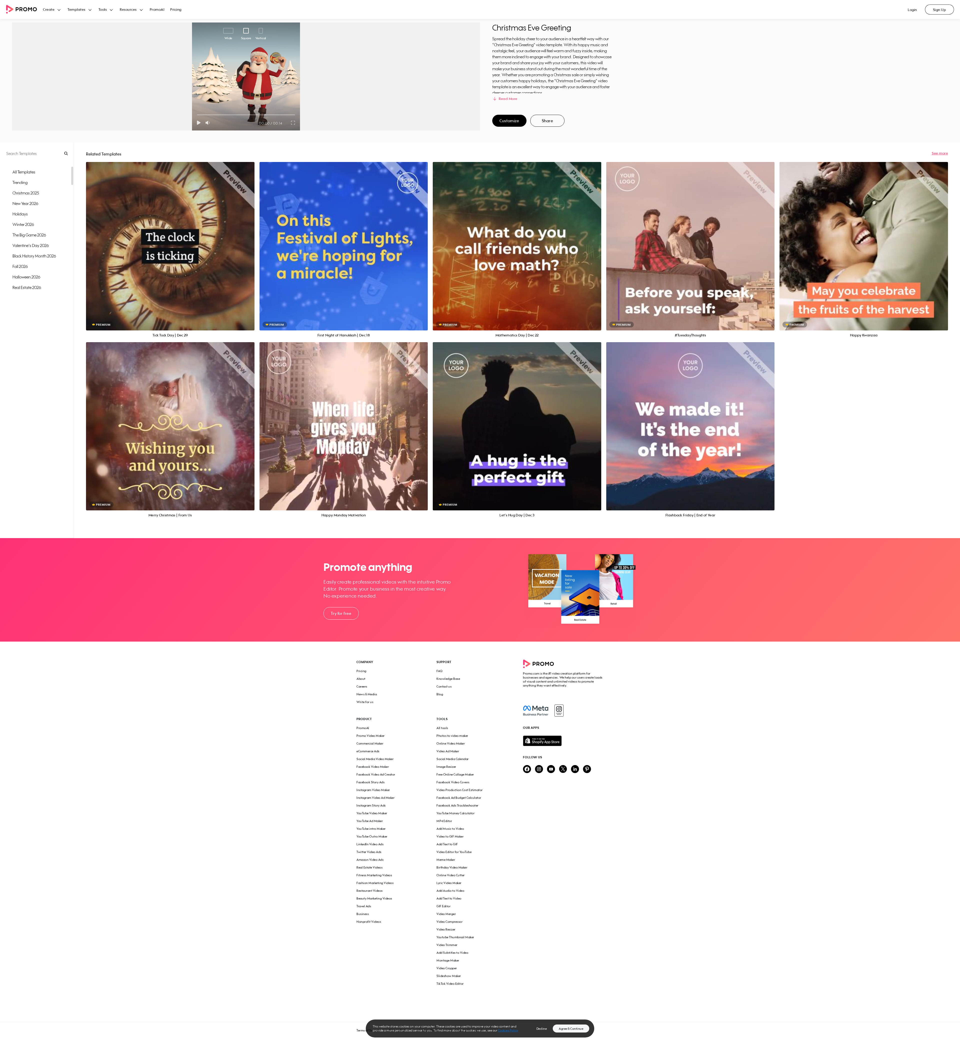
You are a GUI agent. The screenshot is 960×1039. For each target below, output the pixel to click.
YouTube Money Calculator (455, 813)
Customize (509, 120)
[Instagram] (559, 711)
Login (912, 9)
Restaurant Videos (369, 891)
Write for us (364, 702)
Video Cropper (446, 968)
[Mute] (209, 123)
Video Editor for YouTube (454, 852)
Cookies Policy (508, 1030)
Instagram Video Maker (373, 790)
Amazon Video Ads (370, 860)
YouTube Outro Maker (372, 836)
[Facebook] (535, 711)
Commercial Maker (369, 743)
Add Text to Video (449, 898)
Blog (439, 694)
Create (48, 9)
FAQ (439, 671)
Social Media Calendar (452, 759)
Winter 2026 (23, 224)
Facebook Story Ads (370, 782)
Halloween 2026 (26, 276)
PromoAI (157, 9)
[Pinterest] (587, 769)
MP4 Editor (444, 821)
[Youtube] (551, 769)
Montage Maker (447, 960)
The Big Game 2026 (29, 234)
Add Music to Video (450, 829)
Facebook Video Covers (453, 782)
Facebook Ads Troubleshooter (457, 805)
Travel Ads (363, 906)
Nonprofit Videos (368, 922)
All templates (23, 171)
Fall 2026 (20, 266)
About (361, 679)
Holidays (20, 213)
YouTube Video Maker (371, 813)
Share (547, 120)
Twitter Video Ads (369, 852)
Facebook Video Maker (372, 767)
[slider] (197, 114)
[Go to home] (24, 9)
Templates (77, 9)
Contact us (444, 686)
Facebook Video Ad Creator (375, 774)
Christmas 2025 (25, 192)
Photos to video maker (452, 736)
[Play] (199, 122)
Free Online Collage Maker (455, 774)
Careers (361, 686)
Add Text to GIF (447, 844)
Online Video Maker (450, 743)
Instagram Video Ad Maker (375, 798)
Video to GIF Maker (450, 836)
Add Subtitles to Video (452, 953)
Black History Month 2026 (34, 255)
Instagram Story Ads (371, 805)
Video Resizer (446, 929)
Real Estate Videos (369, 867)
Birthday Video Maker (451, 867)
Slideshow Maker (448, 976)
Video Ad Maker (447, 751)
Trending (20, 182)
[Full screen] (293, 123)
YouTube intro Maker (371, 829)
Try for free (341, 613)
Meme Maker (445, 860)
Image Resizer (446, 767)
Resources (128, 9)
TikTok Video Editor (450, 984)
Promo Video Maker (370, 736)
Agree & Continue (571, 1029)
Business (362, 914)
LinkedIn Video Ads (370, 844)
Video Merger (446, 914)
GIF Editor (443, 906)
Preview (170, 240)
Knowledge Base (448, 679)
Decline (541, 1029)
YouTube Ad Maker (369, 821)
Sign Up (939, 9)
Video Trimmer (447, 945)
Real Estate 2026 (26, 287)
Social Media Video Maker (375, 759)
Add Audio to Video (450, 891)
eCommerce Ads (368, 751)
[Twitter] (563, 769)
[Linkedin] (575, 769)
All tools (442, 728)
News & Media (366, 694)
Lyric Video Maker (449, 883)
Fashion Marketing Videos (375, 883)
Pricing (176, 9)
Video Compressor (449, 922)
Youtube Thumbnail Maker (455, 937)
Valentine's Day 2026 (30, 245)
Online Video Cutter (450, 875)
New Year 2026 (25, 203)
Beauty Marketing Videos (374, 898)
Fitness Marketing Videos (374, 875)
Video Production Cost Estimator (459, 790)
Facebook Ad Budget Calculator (458, 798)
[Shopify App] (563, 741)
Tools (102, 9)
